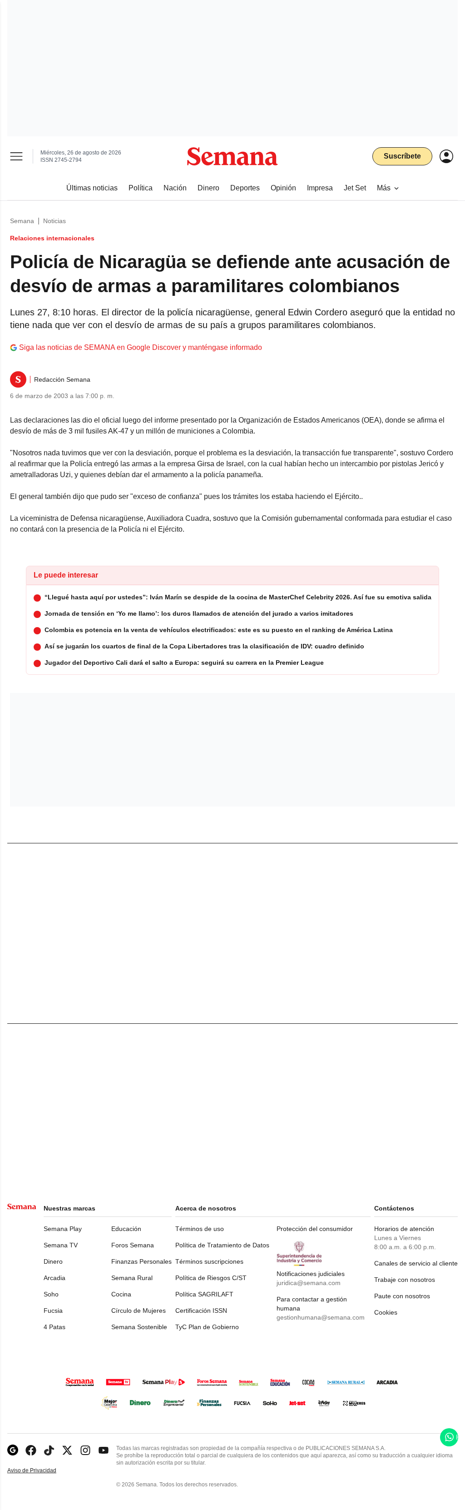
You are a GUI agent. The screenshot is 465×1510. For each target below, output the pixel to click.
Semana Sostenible (139, 1327)
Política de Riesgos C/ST (211, 1277)
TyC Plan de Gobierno (207, 1327)
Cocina (121, 1294)
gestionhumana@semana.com (321, 1317)
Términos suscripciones (209, 1261)
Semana (22, 220)
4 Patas (54, 1327)
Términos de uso (199, 1228)
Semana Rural (132, 1277)
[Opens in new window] (30, 1450)
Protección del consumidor (315, 1228)
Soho (51, 1294)
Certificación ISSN (201, 1310)
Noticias (54, 220)
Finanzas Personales (141, 1261)
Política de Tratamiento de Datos (222, 1245)
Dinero (53, 1261)
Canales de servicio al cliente (416, 1263)
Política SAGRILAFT (204, 1294)
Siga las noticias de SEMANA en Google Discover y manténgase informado (140, 347)
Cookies (385, 1312)
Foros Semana (132, 1245)
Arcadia (54, 1277)
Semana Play (63, 1228)
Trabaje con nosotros (404, 1279)
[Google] (12, 1450)
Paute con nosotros (402, 1296)
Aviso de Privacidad (41, 1470)
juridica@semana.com (309, 1282)
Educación (126, 1228)
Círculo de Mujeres (138, 1310)
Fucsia (53, 1310)
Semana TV (61, 1245)
